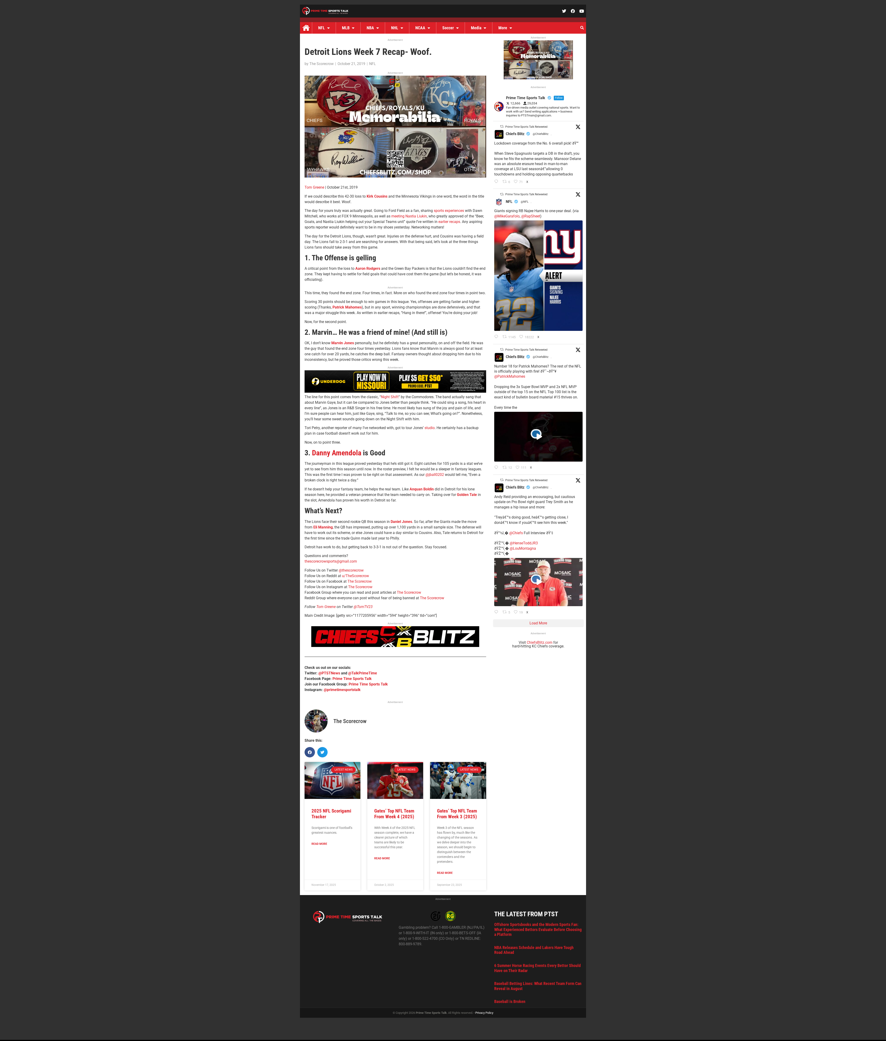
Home (306, 28)
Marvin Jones (342, 343)
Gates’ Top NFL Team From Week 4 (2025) (394, 813)
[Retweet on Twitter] (501, 126)
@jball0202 (434, 474)
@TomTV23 (363, 607)
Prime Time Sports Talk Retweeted (526, 126)
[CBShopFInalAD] (395, 176)
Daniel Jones (401, 521)
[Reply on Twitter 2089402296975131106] (497, 612)
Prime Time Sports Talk (352, 678)
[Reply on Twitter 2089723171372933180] (497, 468)
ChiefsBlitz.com (539, 642)
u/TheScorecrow (355, 576)
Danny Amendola (336, 452)
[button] (582, 28)
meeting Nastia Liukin (409, 216)
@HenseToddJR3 (524, 543)
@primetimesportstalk (342, 690)
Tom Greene (314, 187)
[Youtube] (582, 11)
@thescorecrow (351, 570)
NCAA (420, 27)
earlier (443, 221)
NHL (394, 27)
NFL (321, 27)
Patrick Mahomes (347, 307)
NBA (370, 27)
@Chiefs (516, 533)
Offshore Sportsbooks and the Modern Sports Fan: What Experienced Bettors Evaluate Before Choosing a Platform (538, 929)
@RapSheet (530, 216)
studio (430, 428)
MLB (346, 27)
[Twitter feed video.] (538, 437)
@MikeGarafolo (507, 216)
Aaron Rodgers (367, 268)
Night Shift (389, 397)
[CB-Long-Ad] (395, 646)
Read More (319, 843)
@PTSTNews (329, 673)
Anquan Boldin (422, 489)
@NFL (524, 201)
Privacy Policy (484, 1012)
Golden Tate (467, 494)
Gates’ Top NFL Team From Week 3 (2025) (457, 813)
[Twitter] (564, 11)
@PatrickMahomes (509, 376)
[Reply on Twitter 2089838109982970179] (497, 182)
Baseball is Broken (509, 1001)
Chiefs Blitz (515, 134)
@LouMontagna (523, 548)
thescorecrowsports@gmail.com (331, 561)
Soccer (448, 27)
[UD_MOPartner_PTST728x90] (395, 391)
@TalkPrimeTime (362, 673)
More (502, 27)
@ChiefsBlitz (540, 134)
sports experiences (449, 210)
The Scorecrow (359, 581)
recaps (454, 221)
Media (476, 27)
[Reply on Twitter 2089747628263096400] (497, 337)
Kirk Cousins (377, 196)
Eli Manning (323, 527)
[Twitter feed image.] (538, 275)
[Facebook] (573, 11)
